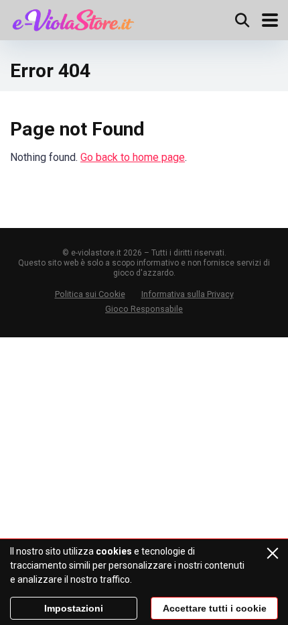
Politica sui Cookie (90, 294)
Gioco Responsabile (144, 309)
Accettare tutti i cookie (215, 608)
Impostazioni (73, 608)
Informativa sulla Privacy (187, 294)
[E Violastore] (73, 18)
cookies (114, 551)
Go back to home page (132, 157)
